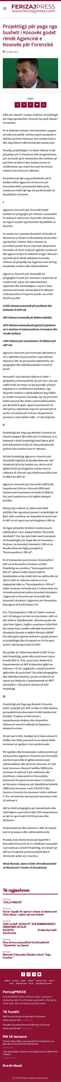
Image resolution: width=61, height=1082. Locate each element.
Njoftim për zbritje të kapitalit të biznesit (24, 1016)
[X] (24, 105)
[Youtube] (39, 974)
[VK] (37, 105)
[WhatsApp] (43, 105)
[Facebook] (17, 105)
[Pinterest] (30, 105)
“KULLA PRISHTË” (12, 902)
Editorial (6, 899)
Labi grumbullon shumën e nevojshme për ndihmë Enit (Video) (30, 1053)
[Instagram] (28, 974)
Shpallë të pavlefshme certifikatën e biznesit (26, 1024)
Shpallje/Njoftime (11, 1020)
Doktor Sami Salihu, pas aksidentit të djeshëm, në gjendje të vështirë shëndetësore (28, 1042)
